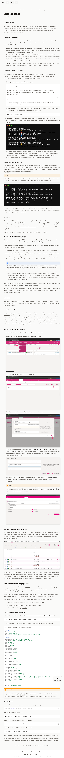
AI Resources (24, 752)
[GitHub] (33, 754)
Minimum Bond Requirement (28, 227)
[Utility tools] (16, 2)
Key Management (37, 26)
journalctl (25, 728)
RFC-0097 (14, 269)
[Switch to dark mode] (12, 2)
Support (33, 752)
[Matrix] (30, 754)
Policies (41, 752)
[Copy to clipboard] (57, 98)
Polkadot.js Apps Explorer (42, 157)
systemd (27, 587)
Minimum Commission (18, 491)
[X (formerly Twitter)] (39, 754)
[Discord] (25, 754)
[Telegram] (28, 754)
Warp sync (17, 86)
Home (5, 10)
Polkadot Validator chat (35, 740)
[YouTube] (36, 754)
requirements (28, 603)
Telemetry (30, 157)
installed (24, 608)
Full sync (10, 86)
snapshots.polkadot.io (27, 171)
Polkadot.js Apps (39, 240)
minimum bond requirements (26, 605)
